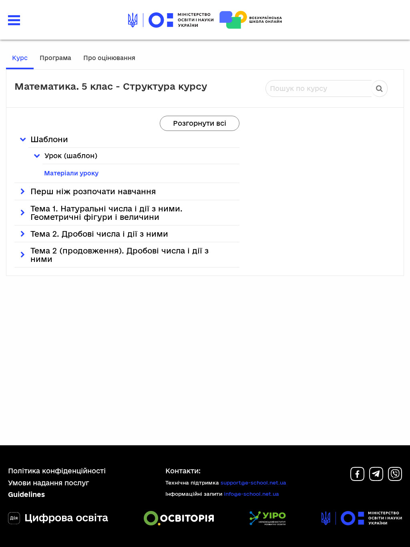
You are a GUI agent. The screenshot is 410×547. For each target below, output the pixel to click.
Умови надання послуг (48, 483)
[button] (14, 19)
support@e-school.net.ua (253, 482)
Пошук (380, 88)
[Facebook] (357, 478)
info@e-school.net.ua (251, 494)
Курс (20, 57)
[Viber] (395, 478)
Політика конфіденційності (57, 471)
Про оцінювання (109, 57)
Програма (55, 57)
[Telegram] (376, 478)
